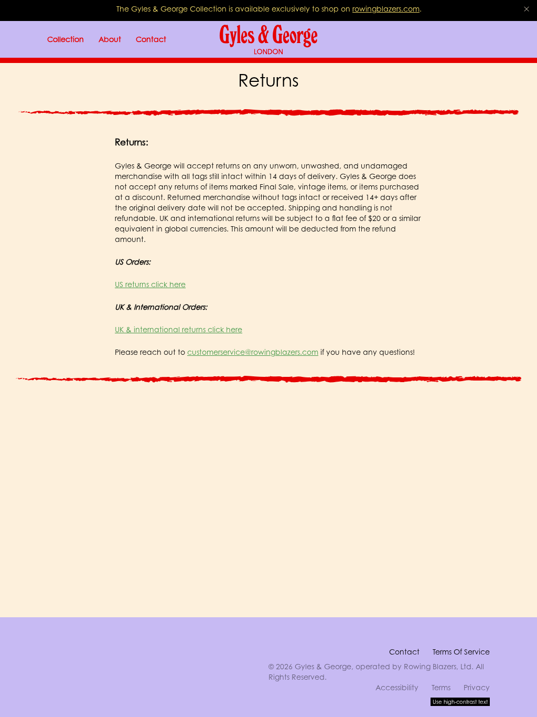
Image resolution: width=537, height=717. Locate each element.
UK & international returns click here (178, 329)
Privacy (477, 687)
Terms (441, 687)
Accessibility (396, 687)
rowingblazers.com (386, 8)
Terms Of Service (461, 651)
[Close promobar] (526, 9)
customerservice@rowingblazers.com (252, 351)
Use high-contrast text (460, 702)
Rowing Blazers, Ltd (437, 666)
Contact (404, 651)
